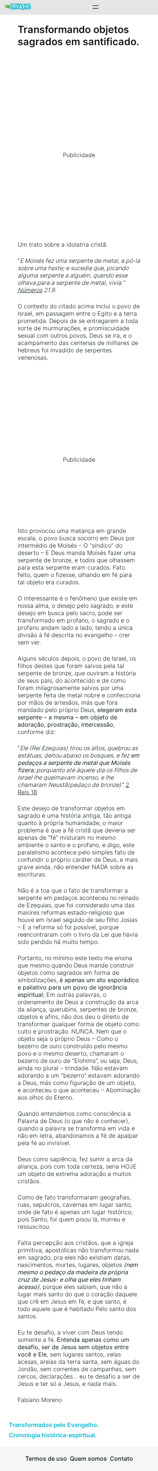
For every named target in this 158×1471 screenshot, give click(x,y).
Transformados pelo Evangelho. (54, 1424)
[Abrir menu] (95, 7)
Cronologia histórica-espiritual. (53, 1435)
